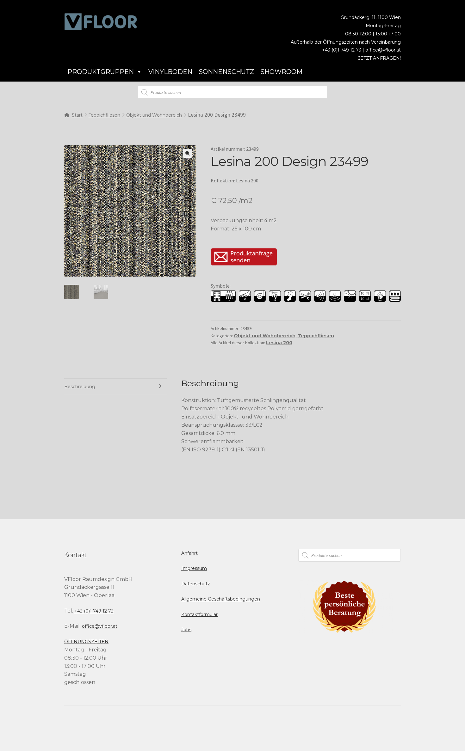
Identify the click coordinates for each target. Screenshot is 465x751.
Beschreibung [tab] (79, 386)
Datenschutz (195, 584)
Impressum (194, 568)
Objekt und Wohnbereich (154, 115)
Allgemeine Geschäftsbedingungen (220, 599)
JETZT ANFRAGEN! (379, 58)
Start (77, 115)
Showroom (281, 72)
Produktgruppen (100, 72)
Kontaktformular (199, 614)
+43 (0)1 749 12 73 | (343, 50)
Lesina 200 (279, 342)
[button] (187, 153)
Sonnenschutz (226, 72)
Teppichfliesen (104, 115)
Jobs (186, 629)
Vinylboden (170, 72)
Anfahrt (189, 553)
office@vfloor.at (383, 50)
